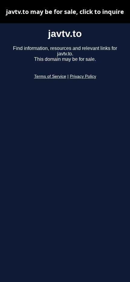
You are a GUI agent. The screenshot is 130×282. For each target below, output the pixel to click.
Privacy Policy (83, 76)
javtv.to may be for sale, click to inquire (65, 12)
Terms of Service (50, 76)
